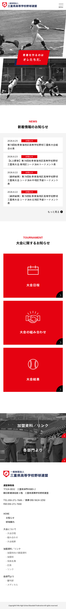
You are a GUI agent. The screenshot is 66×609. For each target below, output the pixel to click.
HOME (6, 513)
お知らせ (10, 517)
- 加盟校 (10, 556)
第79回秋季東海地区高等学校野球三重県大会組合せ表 (33, 146)
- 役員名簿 (11, 560)
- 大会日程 (11, 533)
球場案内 (10, 521)
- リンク (10, 569)
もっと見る (54, 211)
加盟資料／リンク (12, 548)
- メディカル (12, 584)
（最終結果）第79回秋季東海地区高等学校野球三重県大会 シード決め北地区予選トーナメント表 (33, 199)
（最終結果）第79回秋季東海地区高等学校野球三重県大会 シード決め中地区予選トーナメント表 (33, 180)
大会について (9, 529)
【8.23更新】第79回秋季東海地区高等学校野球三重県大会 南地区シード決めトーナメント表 (33, 162)
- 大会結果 (11, 541)
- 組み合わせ (12, 537)
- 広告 (9, 565)
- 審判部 (10, 580)
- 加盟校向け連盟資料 (16, 552)
